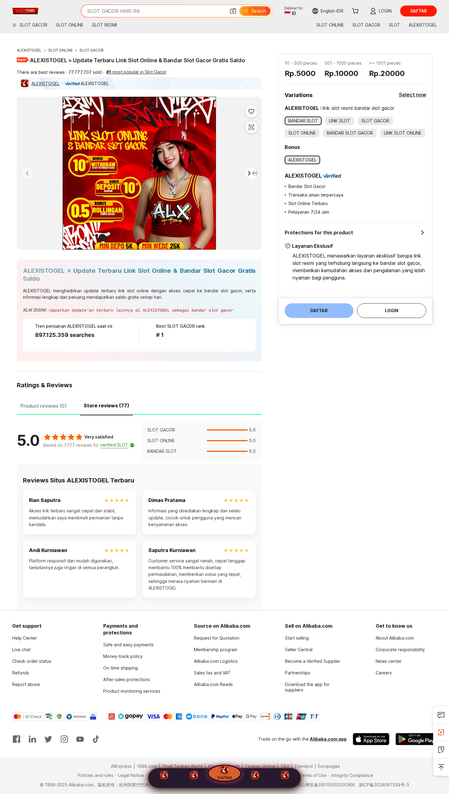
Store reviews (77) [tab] (106, 405)
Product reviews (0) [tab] (43, 406)
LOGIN (193, 782)
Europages (329, 766)
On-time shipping (120, 667)
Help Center (24, 638)
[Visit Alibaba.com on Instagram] (64, 739)
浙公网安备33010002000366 (326, 784)
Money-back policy (123, 656)
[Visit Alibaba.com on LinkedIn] (32, 739)
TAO (284, 766)
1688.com (147, 766)
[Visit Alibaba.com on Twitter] (48, 739)
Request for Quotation (216, 638)
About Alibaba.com (395, 638)
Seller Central (298, 649)
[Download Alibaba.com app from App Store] (371, 739)
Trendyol (303, 766)
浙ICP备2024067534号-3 (384, 784)
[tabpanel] (139, 440)
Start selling (297, 638)
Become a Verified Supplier (312, 661)
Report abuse (26, 684)
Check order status (31, 661)
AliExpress (121, 766)
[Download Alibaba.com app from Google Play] (416, 739)
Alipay (214, 766)
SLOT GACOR (91, 50)
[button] (233, 11)
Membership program (215, 649)
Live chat (21, 649)
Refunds (20, 672)
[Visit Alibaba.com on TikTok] (96, 739)
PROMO (164, 782)
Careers (384, 672)
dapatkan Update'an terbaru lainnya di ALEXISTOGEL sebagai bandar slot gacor (141, 310)
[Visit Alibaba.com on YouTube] (80, 739)
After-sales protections (126, 679)
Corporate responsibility (400, 649)
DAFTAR (224, 777)
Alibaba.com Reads (213, 684)
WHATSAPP (255, 782)
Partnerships (297, 672)
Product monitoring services (131, 691)
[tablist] (139, 405)
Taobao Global (260, 766)
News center (389, 661)
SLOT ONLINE (60, 50)
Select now (412, 95)
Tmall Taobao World (182, 766)
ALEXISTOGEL (29, 50)
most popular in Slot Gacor (136, 71)
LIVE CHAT (285, 782)
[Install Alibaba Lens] (441, 732)
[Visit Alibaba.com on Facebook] (16, 739)
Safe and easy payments (128, 644)
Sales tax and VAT (212, 672)
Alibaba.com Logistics (216, 661)
